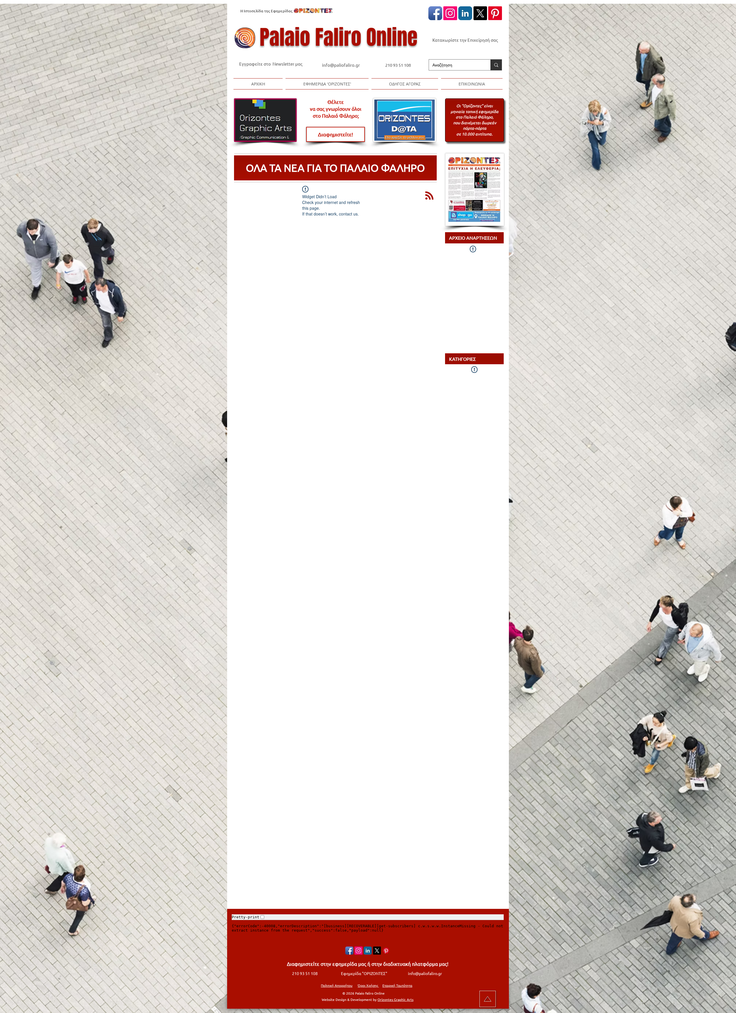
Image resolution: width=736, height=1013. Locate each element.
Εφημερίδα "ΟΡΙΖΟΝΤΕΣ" (364, 973)
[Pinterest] (495, 13)
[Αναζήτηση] (496, 65)
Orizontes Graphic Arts (395, 999)
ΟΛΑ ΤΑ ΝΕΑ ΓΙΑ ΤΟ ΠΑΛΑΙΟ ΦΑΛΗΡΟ (335, 167)
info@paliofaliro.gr (341, 65)
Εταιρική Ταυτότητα (397, 985)
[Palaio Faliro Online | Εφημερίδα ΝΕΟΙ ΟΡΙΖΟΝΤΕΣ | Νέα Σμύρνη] (465, 13)
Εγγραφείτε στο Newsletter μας (270, 63)
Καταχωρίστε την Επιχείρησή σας (465, 40)
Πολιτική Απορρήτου (336, 985)
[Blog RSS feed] (429, 195)
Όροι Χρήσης (368, 985)
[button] (327, 83)
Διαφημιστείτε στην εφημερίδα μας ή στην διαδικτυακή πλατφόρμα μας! (367, 964)
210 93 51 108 (398, 65)
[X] (480, 13)
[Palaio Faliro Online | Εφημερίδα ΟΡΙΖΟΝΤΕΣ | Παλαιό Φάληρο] (435, 13)
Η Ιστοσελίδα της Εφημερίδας (266, 11)
